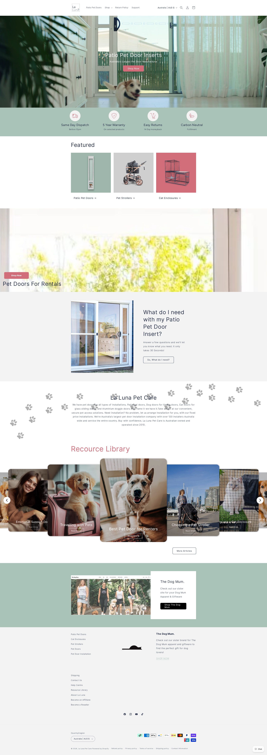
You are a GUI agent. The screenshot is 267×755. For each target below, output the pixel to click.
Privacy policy (131, 748)
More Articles (184, 551)
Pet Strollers (124, 198)
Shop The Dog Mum (172, 606)
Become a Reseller (80, 704)
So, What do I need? (158, 359)
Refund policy (117, 748)
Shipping (75, 675)
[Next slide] (260, 500)
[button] (108, 7)
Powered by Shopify (100, 749)
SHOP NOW (162, 658)
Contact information (179, 748)
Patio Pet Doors (83, 198)
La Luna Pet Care (85, 749)
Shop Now (133, 68)
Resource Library (79, 690)
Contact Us (76, 680)
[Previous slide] (6, 500)
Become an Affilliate (81, 700)
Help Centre (77, 685)
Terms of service (146, 748)
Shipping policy (162, 748)
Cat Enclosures (168, 198)
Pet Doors (76, 649)
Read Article (33, 527)
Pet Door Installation (81, 654)
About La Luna (78, 695)
